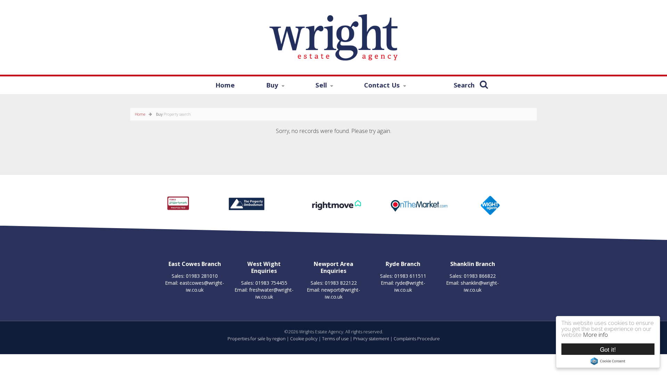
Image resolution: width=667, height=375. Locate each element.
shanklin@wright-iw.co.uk (480, 286)
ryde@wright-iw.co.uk (410, 286)
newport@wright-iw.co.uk (340, 293)
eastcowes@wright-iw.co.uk (202, 286)
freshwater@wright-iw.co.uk (271, 293)
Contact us (374, 86)
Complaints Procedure (417, 338)
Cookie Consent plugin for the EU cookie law (608, 361)
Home (225, 85)
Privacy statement (371, 338)
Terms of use (335, 338)
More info (595, 335)
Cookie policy (304, 338)
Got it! (608, 349)
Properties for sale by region (257, 338)
